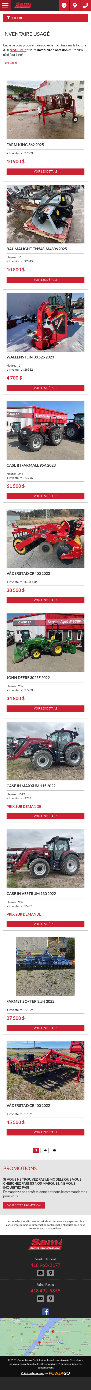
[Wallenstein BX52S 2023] (45, 322)
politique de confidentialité (24, 1364)
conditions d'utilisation (58, 1364)
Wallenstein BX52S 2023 (30, 357)
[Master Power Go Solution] (35, 5)
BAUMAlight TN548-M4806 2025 (37, 249)
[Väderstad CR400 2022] (45, 538)
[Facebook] (45, 1311)
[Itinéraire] (75, 5)
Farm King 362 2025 (25, 144)
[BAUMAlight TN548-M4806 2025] (45, 214)
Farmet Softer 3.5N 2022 (30, 1001)
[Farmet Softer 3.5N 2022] (45, 966)
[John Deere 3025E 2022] (45, 642)
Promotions (20, 1168)
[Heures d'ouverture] (64, 5)
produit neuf (18, 50)
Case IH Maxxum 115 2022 (31, 786)
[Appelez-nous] (85, 5)
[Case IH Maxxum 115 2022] (45, 751)
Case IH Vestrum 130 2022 (31, 893)
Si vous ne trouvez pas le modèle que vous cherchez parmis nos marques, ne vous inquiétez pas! (42, 1183)
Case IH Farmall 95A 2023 (31, 465)
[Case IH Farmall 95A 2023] (45, 430)
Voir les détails (45, 171)
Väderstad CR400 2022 (28, 573)
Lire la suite (10, 62)
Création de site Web (32, 1373)
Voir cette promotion (24, 1205)
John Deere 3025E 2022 (28, 677)
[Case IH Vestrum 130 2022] (45, 858)
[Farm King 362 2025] (45, 110)
